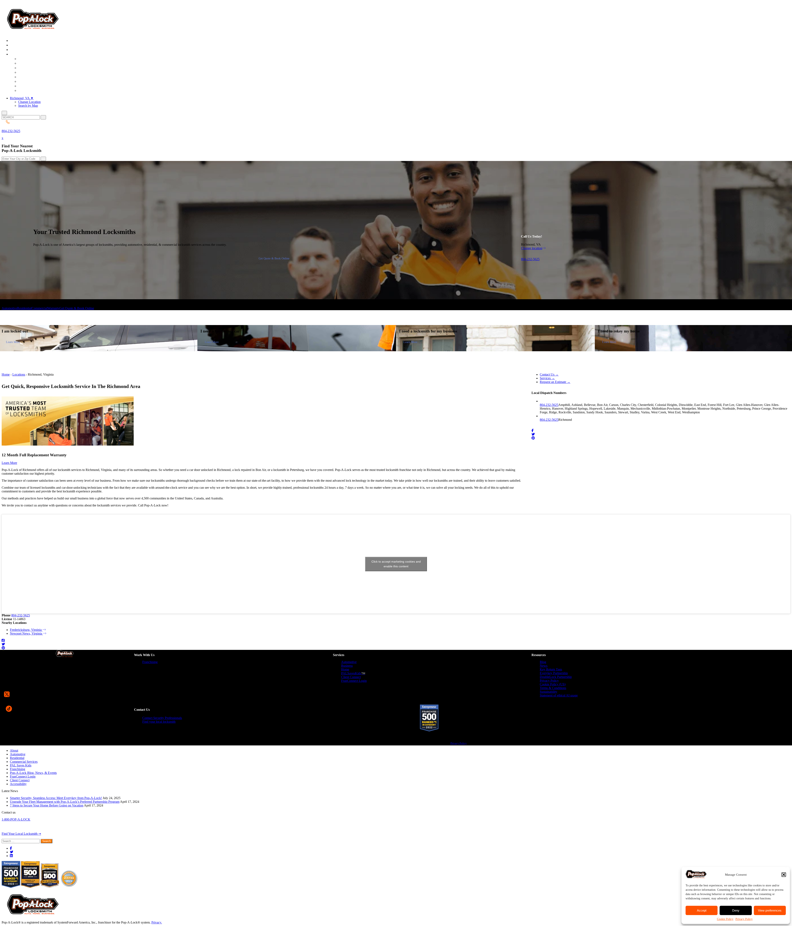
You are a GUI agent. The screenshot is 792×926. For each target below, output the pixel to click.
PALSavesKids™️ (353, 673)
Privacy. (156, 922)
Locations (18, 374)
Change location (531, 248)
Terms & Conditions (553, 688)
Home (6, 374)
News (543, 665)
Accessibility (18, 784)
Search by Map (28, 105)
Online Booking (35, 90)
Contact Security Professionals (162, 718)
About (14, 750)
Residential (24, 308)
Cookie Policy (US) (553, 684)
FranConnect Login (354, 680)
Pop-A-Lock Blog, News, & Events (33, 773)
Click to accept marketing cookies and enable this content (396, 564)
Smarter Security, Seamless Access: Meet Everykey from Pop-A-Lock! (56, 798)
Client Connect (351, 677)
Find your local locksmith (159, 721)
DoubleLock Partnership (556, 677)
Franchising (150, 662)
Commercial (39, 308)
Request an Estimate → (555, 382)
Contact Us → (549, 374)
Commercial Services (24, 761)
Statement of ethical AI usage (559, 695)
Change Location (29, 102)
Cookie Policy (725, 919)
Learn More (13, 342)
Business (347, 665)
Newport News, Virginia (26, 633)
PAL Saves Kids (20, 765)
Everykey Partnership (554, 673)
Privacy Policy (744, 919)
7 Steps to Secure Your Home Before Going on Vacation (46, 805)
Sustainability (548, 691)
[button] (784, 875)
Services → (547, 378)
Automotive (9, 308)
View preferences (769, 910)
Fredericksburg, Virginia (26, 630)
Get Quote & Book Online (274, 258)
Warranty (53, 308)
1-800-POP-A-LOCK (16, 819)
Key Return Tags (551, 669)
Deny (735, 910)
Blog (543, 662)
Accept (701, 910)
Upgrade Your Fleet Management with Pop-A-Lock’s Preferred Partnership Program (64, 801)
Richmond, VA (22, 98)
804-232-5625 (11, 131)
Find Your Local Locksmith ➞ (21, 833)
